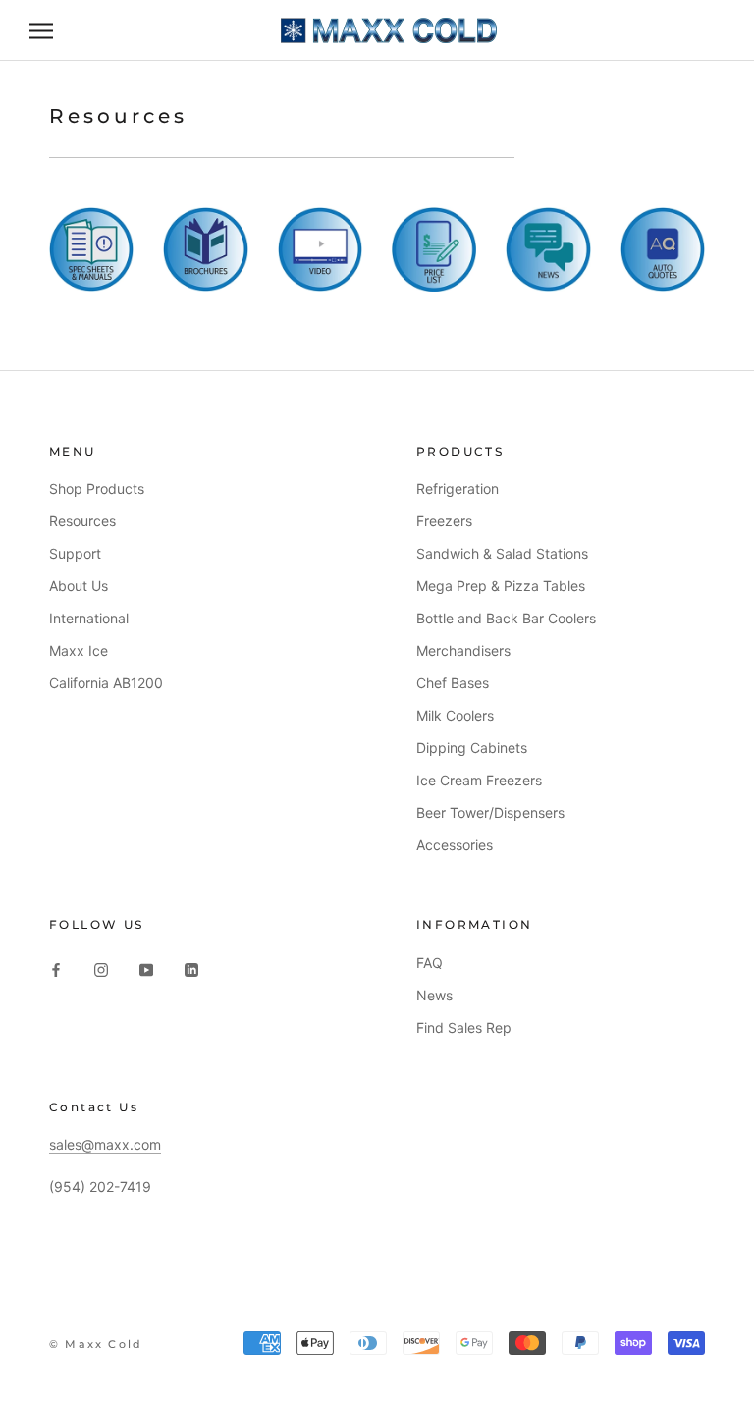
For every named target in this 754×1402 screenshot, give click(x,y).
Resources (82, 520)
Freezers (444, 520)
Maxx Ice (78, 650)
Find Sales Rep (464, 1027)
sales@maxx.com (105, 1144)
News (434, 995)
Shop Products (96, 488)
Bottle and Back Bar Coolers (506, 618)
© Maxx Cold (95, 1344)
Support (75, 553)
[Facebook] (56, 968)
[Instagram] (101, 968)
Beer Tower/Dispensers (490, 812)
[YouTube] (146, 968)
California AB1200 (106, 682)
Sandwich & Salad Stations (502, 553)
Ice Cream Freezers (479, 780)
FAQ (429, 962)
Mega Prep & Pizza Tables (500, 585)
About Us (78, 585)
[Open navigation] (41, 31)
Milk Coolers (455, 715)
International (89, 618)
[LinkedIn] (191, 968)
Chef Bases (452, 682)
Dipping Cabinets (471, 747)
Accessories (454, 844)
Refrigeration (457, 488)
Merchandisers (463, 650)
